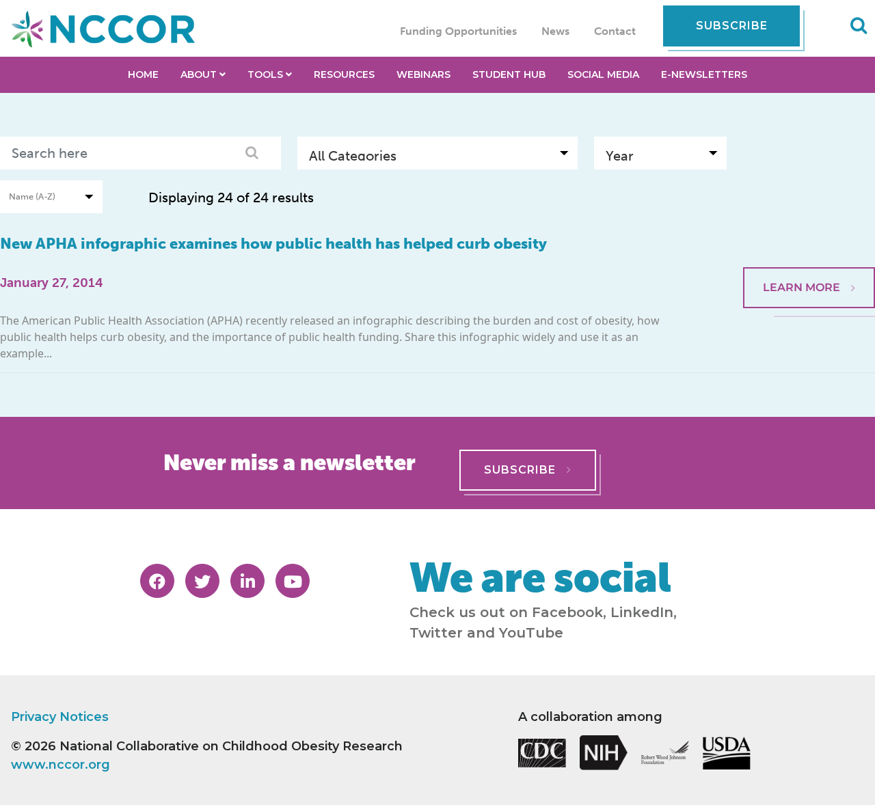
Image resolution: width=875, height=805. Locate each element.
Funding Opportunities (458, 31)
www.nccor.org (60, 764)
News (555, 31)
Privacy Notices (60, 716)
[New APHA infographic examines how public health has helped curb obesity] (809, 233)
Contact (615, 31)
